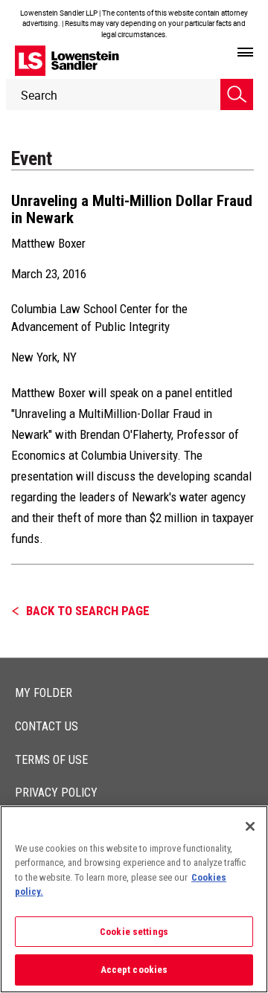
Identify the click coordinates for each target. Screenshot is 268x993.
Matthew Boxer (48, 243)
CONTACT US (46, 726)
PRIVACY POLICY (56, 792)
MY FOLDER (43, 693)
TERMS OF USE (51, 760)
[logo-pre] (67, 60)
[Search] (236, 94)
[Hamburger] (245, 52)
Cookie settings (134, 931)
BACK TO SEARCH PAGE (88, 610)
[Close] (250, 826)
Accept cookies (134, 969)
